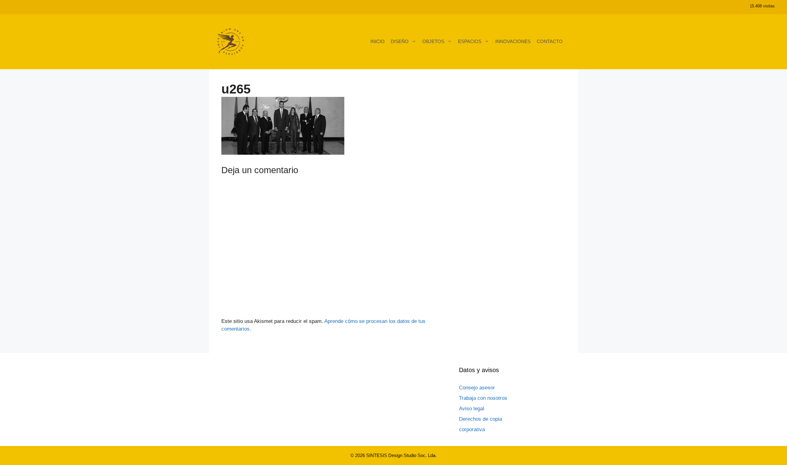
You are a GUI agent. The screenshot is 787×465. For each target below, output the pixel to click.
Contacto (550, 41)
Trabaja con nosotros (483, 398)
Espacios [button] (469, 41)
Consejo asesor (477, 388)
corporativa (472, 429)
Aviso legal (471, 408)
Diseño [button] (400, 41)
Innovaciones (513, 41)
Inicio (377, 41)
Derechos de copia (480, 419)
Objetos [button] (433, 41)
